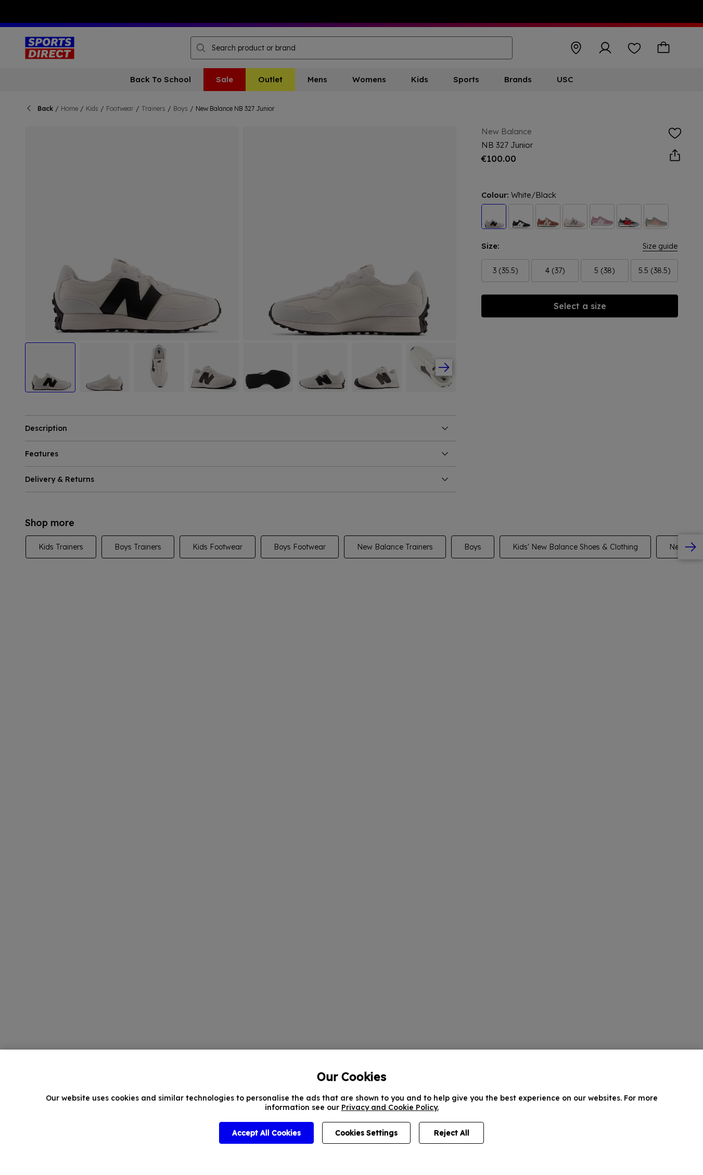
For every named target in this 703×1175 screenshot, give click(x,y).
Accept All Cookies (266, 1133)
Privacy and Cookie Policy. (390, 1107)
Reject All (451, 1133)
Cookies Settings (366, 1133)
